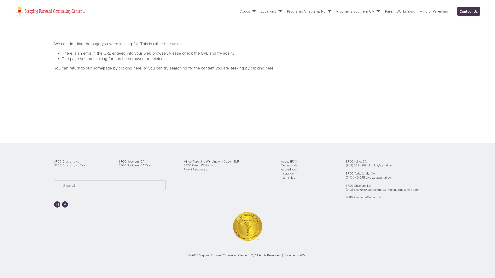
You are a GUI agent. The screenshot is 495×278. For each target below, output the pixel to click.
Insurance (287, 173)
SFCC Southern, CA (131, 161)
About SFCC (289, 161)
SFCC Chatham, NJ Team (70, 165)
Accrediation (289, 169)
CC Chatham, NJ (68, 161)
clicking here (130, 68)
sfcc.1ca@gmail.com (380, 165)
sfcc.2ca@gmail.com (379, 177)
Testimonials (289, 165)
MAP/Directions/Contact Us (363, 197)
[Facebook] (65, 204)
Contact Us (468, 11)
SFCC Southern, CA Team (136, 165)
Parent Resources (195, 169)
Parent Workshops (400, 11)
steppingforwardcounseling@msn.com (393, 190)
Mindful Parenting (433, 11)
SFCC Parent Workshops (200, 165)
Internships (288, 177)
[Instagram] (57, 204)
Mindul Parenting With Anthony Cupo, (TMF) (212, 161)
